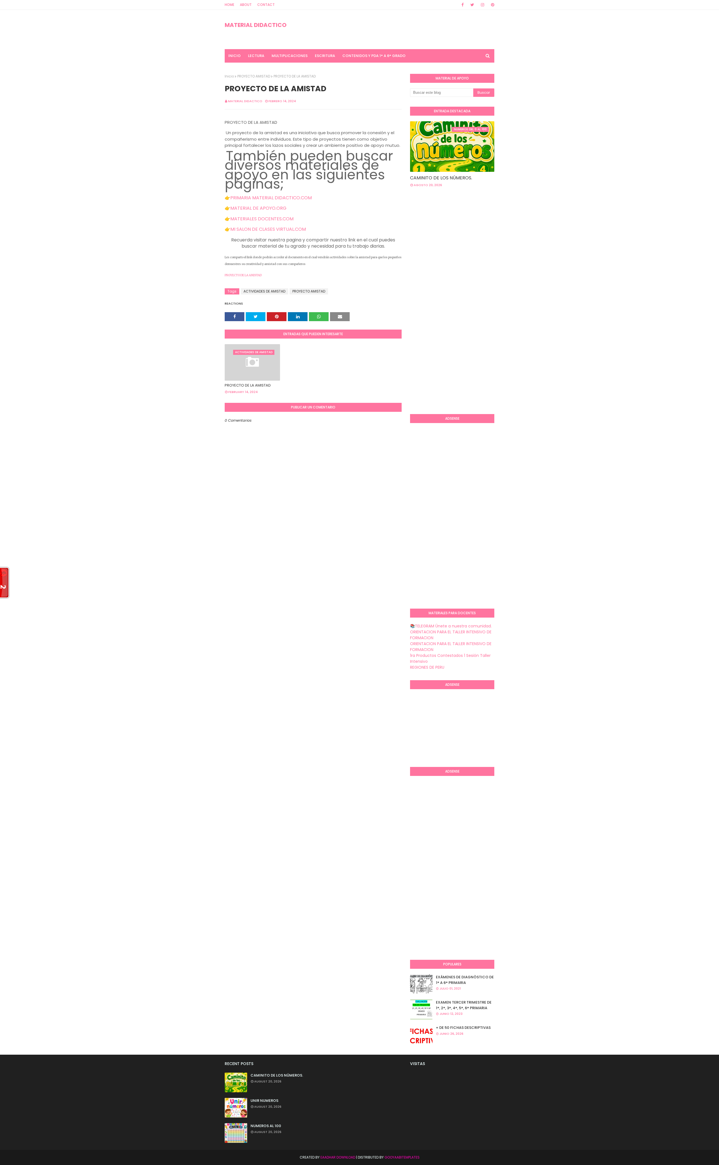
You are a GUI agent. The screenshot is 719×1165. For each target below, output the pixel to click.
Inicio (229, 76)
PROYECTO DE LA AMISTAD (243, 275)
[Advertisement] (432, 318)
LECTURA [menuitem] (256, 55)
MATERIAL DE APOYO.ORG (258, 208)
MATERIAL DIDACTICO (255, 25)
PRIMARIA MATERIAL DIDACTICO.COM (271, 198)
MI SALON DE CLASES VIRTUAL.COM (268, 229)
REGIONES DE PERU (427, 667)
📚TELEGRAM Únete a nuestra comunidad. (451, 626)
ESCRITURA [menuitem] (325, 55)
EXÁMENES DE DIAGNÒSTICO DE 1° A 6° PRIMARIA (465, 979)
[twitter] (472, 5)
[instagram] (482, 5)
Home (229, 4)
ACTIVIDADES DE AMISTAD (264, 291)
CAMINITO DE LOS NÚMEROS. (441, 178)
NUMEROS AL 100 (266, 1126)
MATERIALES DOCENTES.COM (261, 219)
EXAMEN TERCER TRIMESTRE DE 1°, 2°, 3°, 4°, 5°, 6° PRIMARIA (464, 1005)
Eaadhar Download (337, 1157)
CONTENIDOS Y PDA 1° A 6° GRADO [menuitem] (374, 55)
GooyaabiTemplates (402, 1157)
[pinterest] (491, 5)
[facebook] (462, 5)
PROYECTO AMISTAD (253, 76)
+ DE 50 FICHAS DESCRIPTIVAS (463, 1027)
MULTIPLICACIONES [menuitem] (290, 55)
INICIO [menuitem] (234, 55)
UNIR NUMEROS (264, 1100)
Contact (266, 4)
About (246, 4)
